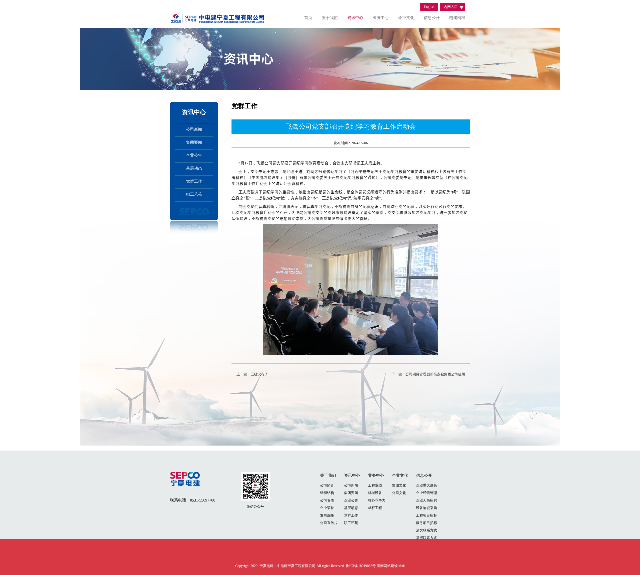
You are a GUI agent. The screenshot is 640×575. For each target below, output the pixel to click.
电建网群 (457, 17)
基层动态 (194, 168)
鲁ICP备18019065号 (361, 566)
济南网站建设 (387, 566)
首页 (308, 17)
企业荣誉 (327, 508)
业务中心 (381, 17)
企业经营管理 (426, 493)
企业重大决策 (426, 485)
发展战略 (327, 515)
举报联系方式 (426, 538)
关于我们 (330, 17)
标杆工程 (375, 508)
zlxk (402, 566)
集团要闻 (194, 142)
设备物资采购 (426, 508)
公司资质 (327, 500)
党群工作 (194, 181)
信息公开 (432, 17)
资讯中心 (355, 17)
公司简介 (327, 485)
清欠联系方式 (426, 530)
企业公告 (194, 155)
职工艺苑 (194, 194)
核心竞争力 (377, 500)
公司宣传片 (329, 523)
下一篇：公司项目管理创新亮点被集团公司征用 (428, 374)
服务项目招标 (426, 523)
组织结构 (327, 493)
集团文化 (399, 485)
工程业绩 (375, 485)
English (429, 7)
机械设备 (375, 493)
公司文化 (399, 493)
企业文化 (406, 17)
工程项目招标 (426, 515)
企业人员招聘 (426, 500)
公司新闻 (194, 129)
